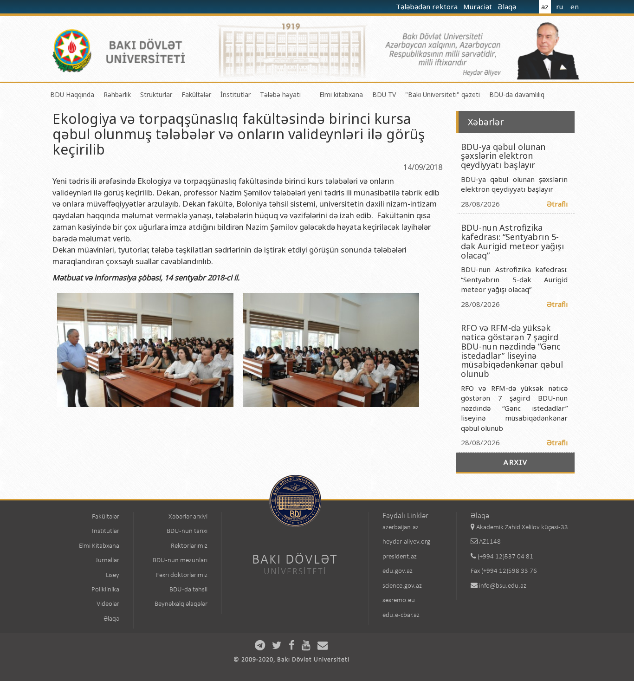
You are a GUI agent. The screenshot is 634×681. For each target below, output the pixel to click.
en (574, 6)
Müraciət (478, 6)
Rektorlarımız (189, 546)
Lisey (112, 575)
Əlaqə (508, 6)
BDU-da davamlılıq (516, 94)
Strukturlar (156, 94)
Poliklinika (105, 589)
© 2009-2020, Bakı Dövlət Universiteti (291, 660)
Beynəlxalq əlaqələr (181, 604)
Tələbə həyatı (280, 94)
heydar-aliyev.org (406, 541)
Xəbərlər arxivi (187, 516)
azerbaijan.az (400, 527)
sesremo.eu (398, 600)
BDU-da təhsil (188, 589)
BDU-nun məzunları (180, 560)
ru (559, 6)
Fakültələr (196, 94)
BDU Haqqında (72, 94)
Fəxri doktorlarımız (181, 575)
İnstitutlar (235, 94)
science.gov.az (402, 586)
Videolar (108, 604)
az (545, 6)
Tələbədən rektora (427, 6)
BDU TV (384, 94)
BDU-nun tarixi (187, 531)
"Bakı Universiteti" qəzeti (442, 94)
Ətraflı (557, 203)
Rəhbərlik (117, 94)
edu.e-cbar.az (401, 615)
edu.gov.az (397, 571)
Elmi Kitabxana (99, 546)
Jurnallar (107, 560)
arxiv (516, 462)
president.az (399, 556)
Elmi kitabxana (341, 94)
